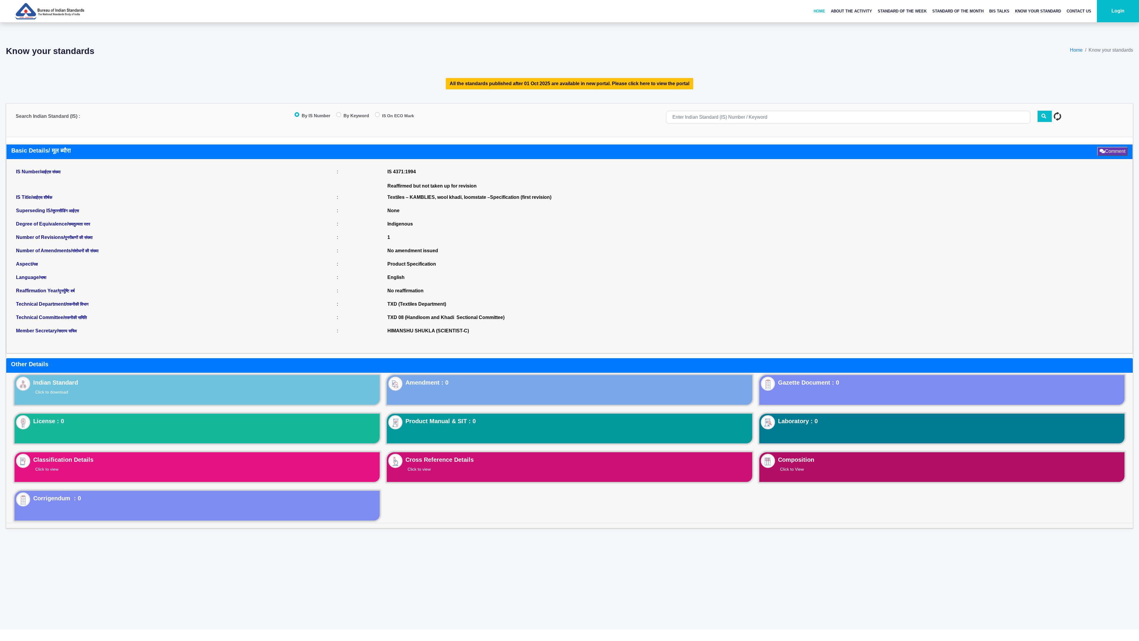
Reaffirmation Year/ (45, 290)
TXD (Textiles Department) (416, 304)
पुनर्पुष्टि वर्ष (67, 290)
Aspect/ (27, 263)
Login (1117, 10)
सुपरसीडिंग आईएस (65, 210)
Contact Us (1079, 11)
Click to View (792, 469)
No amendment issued (412, 250)
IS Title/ (34, 197)
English (396, 277)
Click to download (51, 392)
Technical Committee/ (51, 317)
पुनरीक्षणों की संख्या (79, 237)
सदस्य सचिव (67, 331)
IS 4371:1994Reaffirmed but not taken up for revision (432, 178)
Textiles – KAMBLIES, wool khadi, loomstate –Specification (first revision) (469, 197)
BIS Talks (999, 11)
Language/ (31, 277)
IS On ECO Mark (398, 115)
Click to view (46, 469)
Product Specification (411, 263)
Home (819, 11)
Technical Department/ (52, 304)
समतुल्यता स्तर (79, 224)
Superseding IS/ (47, 210)
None (393, 210)
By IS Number (316, 115)
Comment (1115, 151)
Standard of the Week (902, 11)
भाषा (43, 277)
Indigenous (400, 223)
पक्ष (35, 264)
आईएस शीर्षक (42, 197)
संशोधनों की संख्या (85, 250)
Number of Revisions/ (54, 237)
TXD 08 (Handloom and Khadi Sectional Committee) (446, 317)
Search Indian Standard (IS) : (48, 116)
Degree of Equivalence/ (53, 223)
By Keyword (356, 115)
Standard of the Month (958, 11)
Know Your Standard (1038, 11)
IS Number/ (38, 171)
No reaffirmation (405, 290)
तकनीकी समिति (75, 317)
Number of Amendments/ (57, 250)
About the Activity (851, 11)
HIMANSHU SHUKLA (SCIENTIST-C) (428, 330)
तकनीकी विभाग (77, 304)
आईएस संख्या (51, 171)
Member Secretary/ (46, 330)
